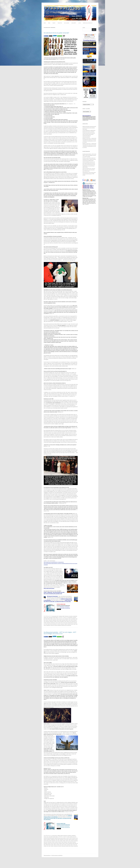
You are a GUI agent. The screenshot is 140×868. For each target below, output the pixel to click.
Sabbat (66, 624)
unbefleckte (48, 625)
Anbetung (74, 617)
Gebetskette (55, 620)
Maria (64, 622)
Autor (74, 836)
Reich (75, 843)
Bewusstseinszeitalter (50, 838)
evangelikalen (73, 618)
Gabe (56, 839)
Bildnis (52, 618)
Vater (49, 845)
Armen (68, 836)
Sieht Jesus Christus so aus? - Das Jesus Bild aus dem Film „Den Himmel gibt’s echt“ (89, 170)
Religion (56, 617)
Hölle (65, 621)
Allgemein (60, 616)
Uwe (47, 845)
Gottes (58, 840)
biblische (48, 618)
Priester (63, 843)
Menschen (74, 842)
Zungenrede (76, 845)
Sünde (72, 624)
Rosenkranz (62, 624)
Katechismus (73, 621)
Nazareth (49, 843)
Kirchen (53, 842)
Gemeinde (63, 620)
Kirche (47, 617)
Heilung (67, 840)
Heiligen (55, 621)
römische (58, 624)
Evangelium (71, 616)
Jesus (70, 621)
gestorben (73, 839)
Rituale (48, 624)
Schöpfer (57, 844)
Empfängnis (66, 618)
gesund (76, 839)
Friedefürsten (53, 839)
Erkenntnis (74, 838)
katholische (48, 622)
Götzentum (47, 621)
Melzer (71, 842)
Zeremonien (69, 625)
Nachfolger (45, 843)
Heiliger (64, 840)
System (71, 844)
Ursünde (55, 625)
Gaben (58, 839)
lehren (62, 622)
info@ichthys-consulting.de (64, 826)
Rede (73, 843)
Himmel (58, 621)
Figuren (47, 620)
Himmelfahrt (62, 621)
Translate (92, 37)
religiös (52, 844)
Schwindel (69, 624)
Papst (46, 624)
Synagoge (68, 844)
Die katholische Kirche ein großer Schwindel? (56, 33)
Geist (65, 839)
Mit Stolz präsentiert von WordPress (57, 855)
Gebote (60, 620)
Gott (69, 620)
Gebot (58, 620)
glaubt (50, 840)
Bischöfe (61, 838)
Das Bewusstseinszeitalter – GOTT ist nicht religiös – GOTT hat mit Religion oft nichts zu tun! (60, 632)
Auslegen (71, 836)
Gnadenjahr (53, 840)
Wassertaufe (64, 845)
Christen (54, 618)
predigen (60, 843)
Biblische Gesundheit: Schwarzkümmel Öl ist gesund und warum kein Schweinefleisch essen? (89, 128)
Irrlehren (67, 621)
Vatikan (52, 845)
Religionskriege (48, 844)
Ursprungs (52, 625)
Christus (57, 618)
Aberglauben (70, 617)
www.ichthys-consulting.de (65, 827)
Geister (67, 839)
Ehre (63, 618)
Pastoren (54, 843)
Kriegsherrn (65, 842)
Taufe (74, 844)
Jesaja (45, 842)
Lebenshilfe (50, 617)
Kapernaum (50, 842)
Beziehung (56, 838)
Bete (44, 618)
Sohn (60, 844)
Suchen (84, 27)
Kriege (62, 842)
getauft (45, 840)
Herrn (69, 840)
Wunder (72, 845)
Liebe (69, 842)
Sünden (65, 844)
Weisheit (67, 845)
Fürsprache (50, 620)
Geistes (70, 839)
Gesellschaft (75, 616)
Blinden (64, 838)
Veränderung (59, 625)
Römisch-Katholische (53, 624)
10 (67, 617)
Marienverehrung (71, 622)
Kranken (59, 842)
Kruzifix (59, 622)
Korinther (56, 842)
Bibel (63, 616)
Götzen (72, 620)
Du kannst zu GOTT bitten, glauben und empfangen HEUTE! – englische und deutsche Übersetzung (89, 159)
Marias (66, 622)
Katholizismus (53, 622)
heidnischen (52, 621)
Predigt (54, 617)
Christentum (67, 616)
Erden (70, 618)
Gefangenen (62, 839)
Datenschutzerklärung (47, 855)
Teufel (74, 624)
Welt (69, 845)
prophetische (70, 843)
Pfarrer (57, 843)
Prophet (66, 843)
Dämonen (60, 618)
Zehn (66, 625)
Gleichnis (67, 620)
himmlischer (76, 840)
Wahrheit (63, 625)
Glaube (45, 617)
